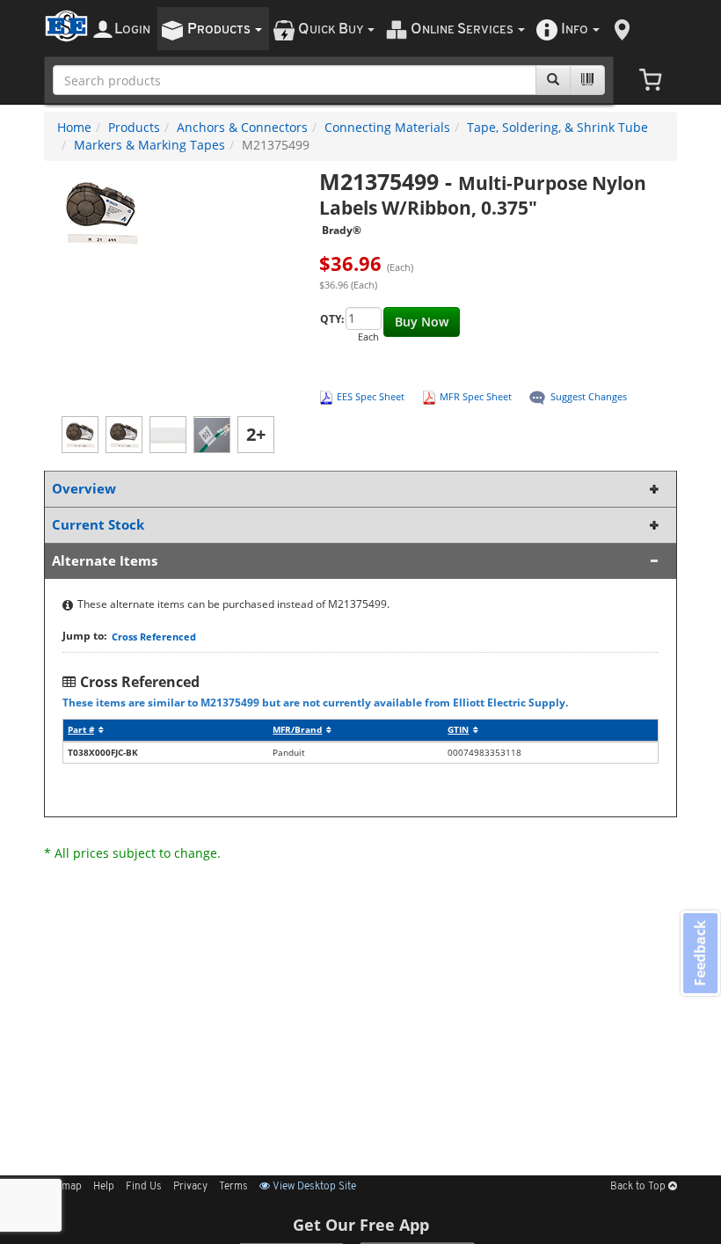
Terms (233, 1187)
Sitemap (63, 1187)
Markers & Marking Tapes (149, 144)
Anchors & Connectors (242, 127)
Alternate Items (104, 560)
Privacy (190, 1187)
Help (103, 1187)
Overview (84, 488)
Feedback (700, 952)
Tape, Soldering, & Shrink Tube (557, 127)
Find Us (144, 1187)
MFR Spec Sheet (476, 396)
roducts (220, 29)
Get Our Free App (361, 1224)
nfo (574, 29)
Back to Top (639, 1187)
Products (134, 127)
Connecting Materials (387, 127)
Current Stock (98, 524)
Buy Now (421, 321)
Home (74, 127)
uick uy (332, 29)
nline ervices (463, 29)
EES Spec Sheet (370, 396)
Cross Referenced (154, 636)
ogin (132, 29)
